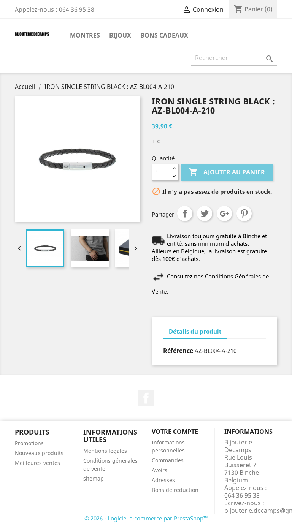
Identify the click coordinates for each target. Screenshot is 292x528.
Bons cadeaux (164, 35)
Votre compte (175, 431)
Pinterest (244, 213)
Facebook (146, 398)
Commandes (168, 460)
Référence (178, 350)
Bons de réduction (175, 489)
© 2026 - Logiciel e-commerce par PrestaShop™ (146, 518)
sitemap (93, 478)
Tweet (204, 213)
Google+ (224, 213)
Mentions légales (105, 450)
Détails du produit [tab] (195, 331)
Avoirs (159, 470)
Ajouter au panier (227, 172)
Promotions (29, 443)
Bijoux (120, 35)
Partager (184, 213)
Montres (85, 35)
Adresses (163, 480)
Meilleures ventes (37, 462)
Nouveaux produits (39, 453)
